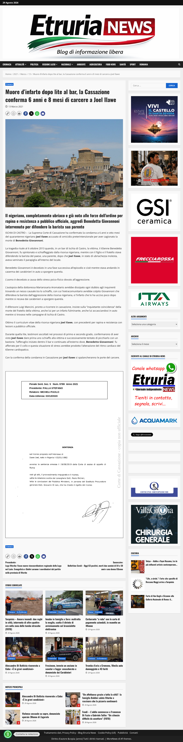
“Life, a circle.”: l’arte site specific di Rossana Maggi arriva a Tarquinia (162, 580)
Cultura (135, 553)
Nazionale (66, 64)
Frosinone (52, 612)
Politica (34, 64)
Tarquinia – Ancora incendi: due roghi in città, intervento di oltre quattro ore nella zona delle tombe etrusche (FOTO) (23, 624)
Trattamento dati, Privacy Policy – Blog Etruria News (70, 732)
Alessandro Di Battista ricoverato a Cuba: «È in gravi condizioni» (22, 667)
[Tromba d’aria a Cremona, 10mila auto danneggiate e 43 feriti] (104, 649)
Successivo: (95, 566)
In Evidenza (21, 612)
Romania (144, 64)
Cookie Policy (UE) (107, 732)
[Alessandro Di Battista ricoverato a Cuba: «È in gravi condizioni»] (24, 649)
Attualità (19, 64)
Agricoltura (95, 64)
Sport (133, 64)
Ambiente (81, 64)
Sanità (123, 64)
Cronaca (7, 64)
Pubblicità (123, 732)
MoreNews (112, 738)
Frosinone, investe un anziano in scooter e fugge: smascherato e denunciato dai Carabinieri (61, 669)
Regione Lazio (48, 64)
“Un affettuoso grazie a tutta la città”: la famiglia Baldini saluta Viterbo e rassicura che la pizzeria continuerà (73, 699)
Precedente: (33, 567)
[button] (179, 64)
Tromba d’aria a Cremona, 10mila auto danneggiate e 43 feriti (104, 667)
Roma (90, 612)
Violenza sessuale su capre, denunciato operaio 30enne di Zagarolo (12, 717)
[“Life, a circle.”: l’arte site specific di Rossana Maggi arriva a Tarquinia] (137, 584)
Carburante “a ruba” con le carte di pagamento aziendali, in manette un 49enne (103, 622)
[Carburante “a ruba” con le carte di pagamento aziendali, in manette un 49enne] (104, 603)
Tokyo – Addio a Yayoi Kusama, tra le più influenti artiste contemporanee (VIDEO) (161, 563)
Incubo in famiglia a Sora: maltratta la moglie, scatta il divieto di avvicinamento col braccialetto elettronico (63, 624)
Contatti (134, 732)
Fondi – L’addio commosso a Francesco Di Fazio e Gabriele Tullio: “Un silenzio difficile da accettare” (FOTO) (73, 717)
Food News (111, 64)
